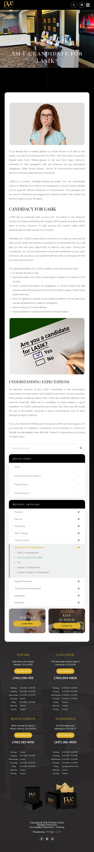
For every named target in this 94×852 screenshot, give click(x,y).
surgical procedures (23, 581)
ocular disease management (27, 588)
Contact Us (66, 625)
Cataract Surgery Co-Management (33, 572)
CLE (19, 562)
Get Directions (23, 671)
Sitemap (60, 827)
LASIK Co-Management (28, 552)
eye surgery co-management (29, 547)
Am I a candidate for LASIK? (30, 557)
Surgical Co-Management (29, 567)
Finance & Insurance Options (27, 475)
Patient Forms (20, 484)
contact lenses (21, 540)
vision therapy (21, 533)
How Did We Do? (22, 493)
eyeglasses (19, 596)
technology (19, 526)
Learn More (27, 623)
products (18, 512)
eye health (19, 603)
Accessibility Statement (42, 827)
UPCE (17, 467)
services (18, 519)
